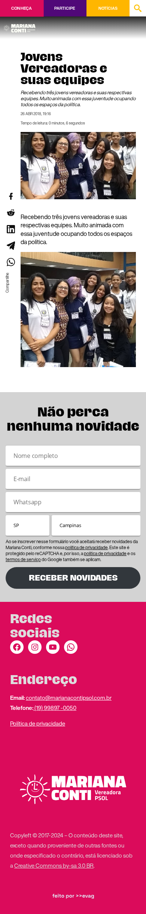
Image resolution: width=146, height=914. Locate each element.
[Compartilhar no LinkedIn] (10, 229)
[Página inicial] (21, 25)
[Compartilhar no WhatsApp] (10, 262)
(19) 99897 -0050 (54, 708)
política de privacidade (86, 547)
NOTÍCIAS (108, 8)
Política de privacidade (37, 723)
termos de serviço (23, 559)
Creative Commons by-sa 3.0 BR (54, 865)
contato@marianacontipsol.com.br (69, 697)
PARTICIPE (64, 8)
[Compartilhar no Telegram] (10, 246)
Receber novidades (73, 577)
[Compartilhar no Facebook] (10, 196)
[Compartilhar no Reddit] (10, 213)
